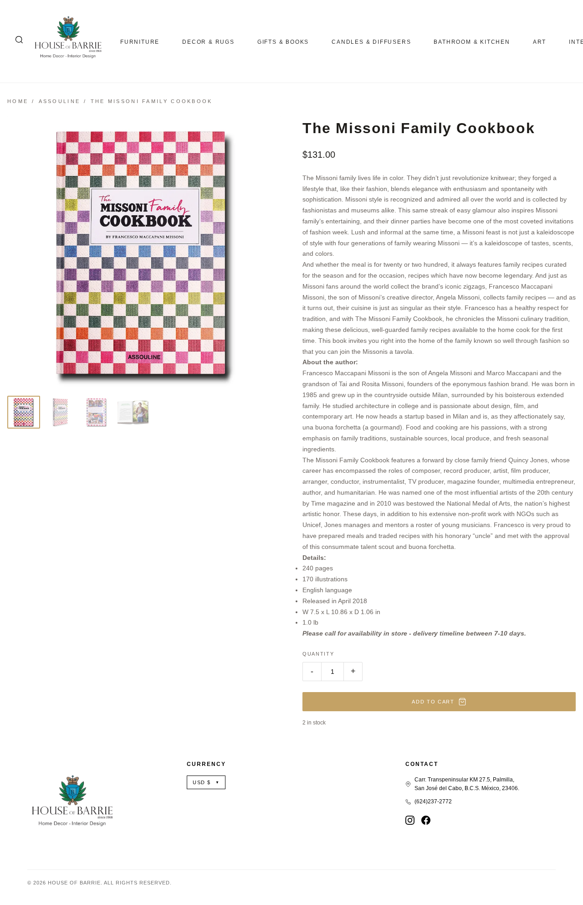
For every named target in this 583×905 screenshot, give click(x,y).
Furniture (139, 42)
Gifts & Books (283, 42)
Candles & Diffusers (371, 42)
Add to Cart (433, 701)
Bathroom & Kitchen (472, 42)
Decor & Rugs (208, 42)
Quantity (318, 654)
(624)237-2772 (433, 801)
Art (539, 42)
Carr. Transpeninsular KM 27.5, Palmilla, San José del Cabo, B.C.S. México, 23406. (466, 783)
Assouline (60, 101)
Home (17, 101)
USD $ (206, 782)
